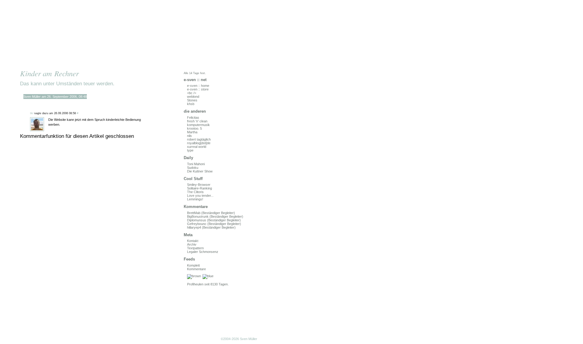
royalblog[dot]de (198, 143)
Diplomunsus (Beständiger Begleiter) (214, 220)
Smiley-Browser (198, 184)
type (190, 150)
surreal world (196, 146)
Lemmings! (195, 199)
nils (189, 136)
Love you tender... (200, 195)
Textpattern (195, 248)
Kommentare (196, 269)
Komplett (193, 265)
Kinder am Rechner (49, 73)
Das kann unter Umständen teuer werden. (67, 83)
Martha (192, 132)
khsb (190, 104)
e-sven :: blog (83, 34)
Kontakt (192, 241)
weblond (193, 96)
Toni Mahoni (196, 164)
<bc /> (191, 93)
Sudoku (192, 167)
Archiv (191, 244)
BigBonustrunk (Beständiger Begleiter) (215, 216)
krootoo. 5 (194, 128)
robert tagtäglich (199, 139)
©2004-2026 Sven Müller (239, 339)
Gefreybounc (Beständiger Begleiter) (214, 224)
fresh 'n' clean (197, 121)
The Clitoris (195, 192)
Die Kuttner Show (200, 171)
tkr (31, 113)
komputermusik (198, 125)
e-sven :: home (198, 85)
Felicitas (193, 117)
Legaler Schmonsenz (202, 252)
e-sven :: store (198, 89)
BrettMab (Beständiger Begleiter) (211, 213)
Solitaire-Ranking (199, 188)
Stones (192, 100)
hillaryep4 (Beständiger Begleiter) (211, 227)
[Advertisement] (83, 308)
